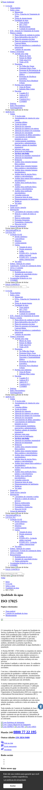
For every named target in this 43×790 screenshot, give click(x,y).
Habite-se (18, 201)
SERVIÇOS (10, 112)
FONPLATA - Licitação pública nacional (28, 254)
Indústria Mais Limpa (27, 89)
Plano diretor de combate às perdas (27, 35)
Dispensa (18, 241)
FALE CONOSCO (13, 284)
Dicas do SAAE (20, 224)
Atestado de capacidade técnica (26, 274)
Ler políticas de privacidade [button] (15, 780)
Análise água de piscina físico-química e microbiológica (26, 175)
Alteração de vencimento (24, 133)
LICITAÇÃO (10, 232)
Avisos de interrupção (18, 226)
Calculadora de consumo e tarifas (27, 212)
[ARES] (30, 727)
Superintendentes (16, 108)
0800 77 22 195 (24, 732)
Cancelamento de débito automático (27, 135)
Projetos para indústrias (23, 85)
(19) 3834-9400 (22, 737)
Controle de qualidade (27, 29)
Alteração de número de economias (27, 131)
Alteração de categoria (23, 126)
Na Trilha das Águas (26, 66)
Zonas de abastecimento (23, 18)
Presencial (13, 205)
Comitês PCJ (24, 93)
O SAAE (9, 6)
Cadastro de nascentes (23, 49)
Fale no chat (7, 743)
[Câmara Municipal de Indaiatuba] (16, 725)
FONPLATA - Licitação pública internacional (28, 258)
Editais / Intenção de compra (20, 264)
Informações (14, 210)
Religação (18, 160)
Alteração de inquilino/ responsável (27, 155)
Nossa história (15, 8)
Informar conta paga (22, 149)
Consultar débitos (21, 122)
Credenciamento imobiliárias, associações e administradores (25, 142)
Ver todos (18, 203)
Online (12, 114)
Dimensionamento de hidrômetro (26, 199)
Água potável (24, 22)
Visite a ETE (24, 62)
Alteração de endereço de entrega (27, 128)
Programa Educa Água (27, 68)
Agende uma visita (21, 54)
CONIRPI (23, 101)
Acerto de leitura (21, 124)
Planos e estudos (16, 33)
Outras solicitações (21, 276)
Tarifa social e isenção (18, 207)
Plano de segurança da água (25, 39)
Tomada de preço (25, 247)
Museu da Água (25, 56)
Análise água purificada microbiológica (23, 192)
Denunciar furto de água (23, 197)
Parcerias (18, 91)
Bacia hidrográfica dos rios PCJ (26, 37)
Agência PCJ (24, 95)
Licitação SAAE (16, 234)
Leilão (21, 251)
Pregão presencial (25, 249)
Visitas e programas (17, 52)
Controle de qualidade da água (17, 613)
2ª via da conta (20, 116)
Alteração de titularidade (23, 158)
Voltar (3, 578)
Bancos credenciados (22, 218)
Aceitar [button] (13, 786)
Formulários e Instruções (23, 222)
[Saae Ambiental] (7, 2)
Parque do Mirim (25, 58)
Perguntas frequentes (22, 220)
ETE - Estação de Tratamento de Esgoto (24, 31)
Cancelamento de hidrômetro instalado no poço (25, 138)
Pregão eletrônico (21, 237)
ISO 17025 (23, 25)
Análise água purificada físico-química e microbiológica (26, 188)
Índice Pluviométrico (17, 106)
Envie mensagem (9, 746)
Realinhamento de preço (23, 272)
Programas (18, 64)
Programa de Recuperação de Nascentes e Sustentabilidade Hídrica (29, 72)
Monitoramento (24, 27)
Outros (17, 245)
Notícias (13, 104)
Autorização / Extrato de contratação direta (25, 266)
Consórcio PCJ (24, 99)
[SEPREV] (8, 727)
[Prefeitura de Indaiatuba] (12, 722)
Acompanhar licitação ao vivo (21, 278)
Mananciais (19, 12)
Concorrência (19, 239)
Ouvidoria (6, 750)
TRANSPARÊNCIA (13, 230)
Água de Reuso (25, 87)
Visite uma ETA (25, 60)
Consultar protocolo (22, 195)
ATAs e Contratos (16, 268)
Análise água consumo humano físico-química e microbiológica (26, 167)
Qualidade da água (21, 20)
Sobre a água (14, 10)
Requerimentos (15, 270)
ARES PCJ (23, 97)
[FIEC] (20, 727)
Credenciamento (20, 243)
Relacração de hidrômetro (24, 151)
